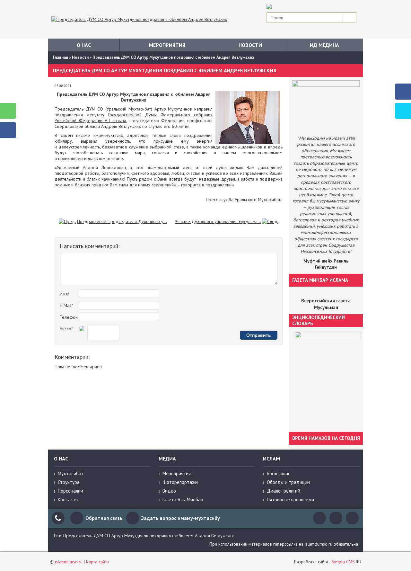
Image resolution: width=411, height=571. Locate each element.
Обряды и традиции (288, 482)
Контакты (68, 499)
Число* (66, 329)
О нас (84, 45)
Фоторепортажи (180, 482)
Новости (250, 45)
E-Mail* (66, 305)
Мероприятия (167, 45)
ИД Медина (324, 45)
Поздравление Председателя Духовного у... (122, 221)
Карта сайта (97, 562)
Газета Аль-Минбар (182, 499)
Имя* (64, 294)
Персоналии (70, 491)
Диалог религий (283, 491)
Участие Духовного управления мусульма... (218, 221)
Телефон (69, 317)
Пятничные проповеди (290, 499)
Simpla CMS (343, 562)
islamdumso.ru (69, 562)
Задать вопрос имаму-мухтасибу (180, 518)
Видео (169, 491)
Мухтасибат (71, 473)
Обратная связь (104, 518)
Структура (69, 482)
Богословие (279, 473)
